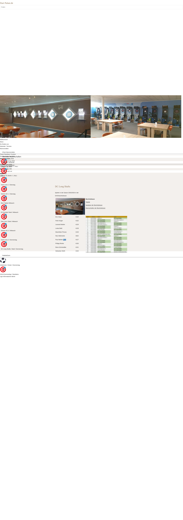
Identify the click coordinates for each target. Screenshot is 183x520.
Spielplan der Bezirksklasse (94, 205)
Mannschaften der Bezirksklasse (95, 208)
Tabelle (88, 202)
